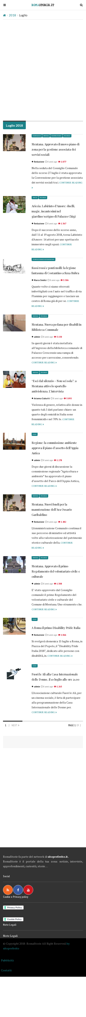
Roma (34, 434)
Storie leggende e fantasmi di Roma (43, 259)
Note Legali (10, 936)
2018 (12, 15)
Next (15, 725)
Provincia (67, 135)
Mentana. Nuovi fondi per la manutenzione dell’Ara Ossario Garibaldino (52, 510)
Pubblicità (7, 960)
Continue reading (43, 362)
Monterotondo (56, 135)
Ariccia (35, 197)
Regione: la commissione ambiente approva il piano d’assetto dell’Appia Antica (55, 448)
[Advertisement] (43, 68)
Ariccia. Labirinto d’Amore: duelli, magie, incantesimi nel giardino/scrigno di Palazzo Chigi (54, 211)
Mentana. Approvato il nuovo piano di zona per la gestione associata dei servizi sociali (55, 149)
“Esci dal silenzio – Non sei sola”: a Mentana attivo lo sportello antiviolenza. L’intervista (54, 386)
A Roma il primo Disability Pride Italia (56, 628)
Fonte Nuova (37, 135)
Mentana (46, 135)
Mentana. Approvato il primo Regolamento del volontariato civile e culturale (56, 571)
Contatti (6, 970)
